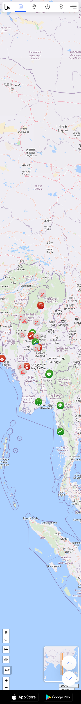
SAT (7, 670)
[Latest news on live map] (8, 7)
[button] (37, 336)
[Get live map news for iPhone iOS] (24, 697)
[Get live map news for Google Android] (58, 697)
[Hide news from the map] (6, 659)
